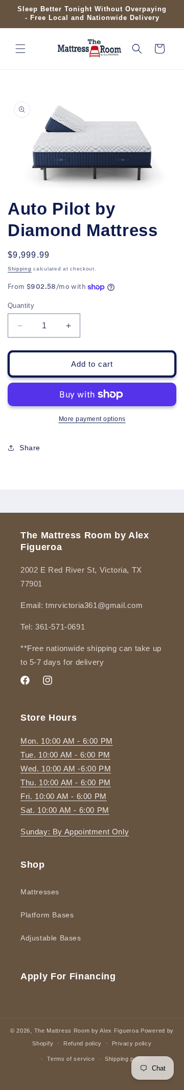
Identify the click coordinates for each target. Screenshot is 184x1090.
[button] (20, 48)
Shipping (20, 268)
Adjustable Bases (50, 938)
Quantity (21, 305)
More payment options (92, 419)
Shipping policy (126, 1059)
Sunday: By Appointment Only (74, 831)
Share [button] (29, 448)
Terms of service (71, 1059)
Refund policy (82, 1043)
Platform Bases (47, 915)
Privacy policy (132, 1043)
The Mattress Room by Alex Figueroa (86, 1031)
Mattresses (39, 892)
